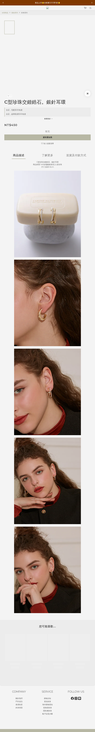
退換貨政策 (47, 708)
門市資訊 (19, 701)
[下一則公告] (92, 3)
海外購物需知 (47, 704)
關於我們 (19, 698)
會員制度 (19, 704)
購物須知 (47, 698)
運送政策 (47, 701)
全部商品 (5, 13)
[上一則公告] (3, 3)
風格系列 (15, 13)
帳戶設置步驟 (47, 714)
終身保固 (19, 708)
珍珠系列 (24, 13)
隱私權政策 (47, 711)
